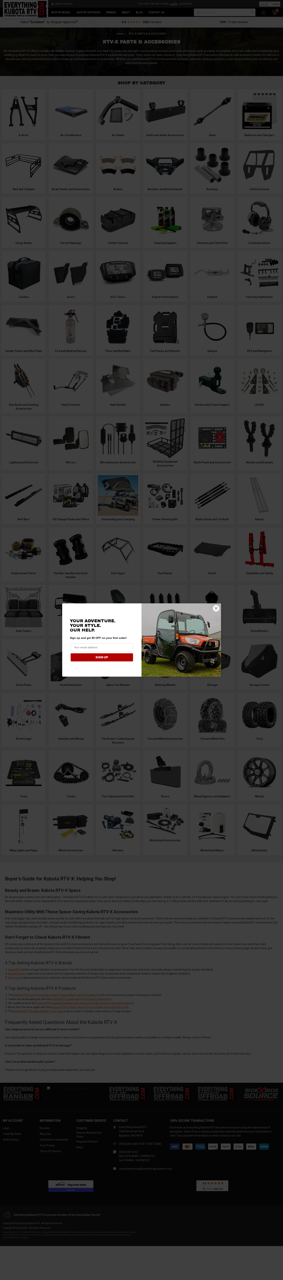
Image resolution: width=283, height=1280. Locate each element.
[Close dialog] (216, 608)
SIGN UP (101, 657)
